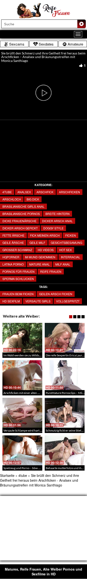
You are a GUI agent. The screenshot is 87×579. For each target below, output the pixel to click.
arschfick (44, 192)
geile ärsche (13, 242)
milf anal (62, 264)
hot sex (65, 250)
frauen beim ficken (18, 294)
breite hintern (57, 214)
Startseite (7, 475)
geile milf (37, 242)
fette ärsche (13, 235)
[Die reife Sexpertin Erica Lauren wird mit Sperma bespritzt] (65, 338)
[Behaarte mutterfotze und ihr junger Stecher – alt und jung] (65, 450)
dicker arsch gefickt (20, 228)
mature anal (39, 264)
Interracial (70, 257)
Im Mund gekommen (40, 257)
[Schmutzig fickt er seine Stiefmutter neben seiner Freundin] (65, 413)
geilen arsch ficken (55, 294)
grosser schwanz (17, 250)
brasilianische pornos (21, 214)
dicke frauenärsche (19, 221)
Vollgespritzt (68, 301)
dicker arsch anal (57, 221)
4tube (7, 192)
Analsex (24, 192)
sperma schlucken (18, 279)
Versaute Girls (38, 301)
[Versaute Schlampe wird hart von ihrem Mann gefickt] (22, 413)
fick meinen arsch (45, 235)
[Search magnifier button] (81, 24)
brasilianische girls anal (23, 206)
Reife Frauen (50, 271)
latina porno (13, 264)
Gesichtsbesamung (66, 242)
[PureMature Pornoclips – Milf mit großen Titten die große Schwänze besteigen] (65, 375)
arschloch (11, 199)
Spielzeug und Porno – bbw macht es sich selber (33, 468)
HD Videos (46, 250)
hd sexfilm (11, 301)
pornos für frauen (18, 271)
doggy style (53, 228)
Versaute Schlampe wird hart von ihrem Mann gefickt (36, 430)
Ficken (70, 235)
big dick (33, 199)
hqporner (10, 257)
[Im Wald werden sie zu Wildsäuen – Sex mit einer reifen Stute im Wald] (22, 338)
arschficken (69, 192)
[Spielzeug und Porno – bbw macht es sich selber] (22, 450)
